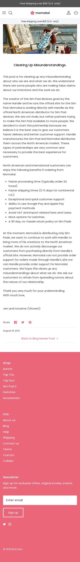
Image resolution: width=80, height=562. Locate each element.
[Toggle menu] (4, 13)
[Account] (68, 13)
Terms (7, 449)
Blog (6, 426)
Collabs (8, 461)
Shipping (9, 437)
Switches (9, 392)
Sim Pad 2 (9, 386)
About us (9, 420)
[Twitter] (4, 524)
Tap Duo (9, 380)
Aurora (7, 369)
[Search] (12, 13)
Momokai (17, 549)
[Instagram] (9, 524)
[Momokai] (40, 13)
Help (6, 432)
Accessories (11, 398)
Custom (8, 455)
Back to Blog (30, 338)
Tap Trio (8, 375)
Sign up (13, 512)
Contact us (11, 443)
